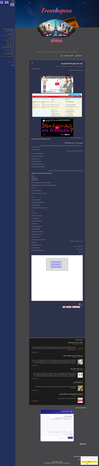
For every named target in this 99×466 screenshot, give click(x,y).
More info (95, 459)
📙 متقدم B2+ (50, 431)
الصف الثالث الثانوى (10, 44)
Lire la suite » (34, 352)
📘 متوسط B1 (57, 431)
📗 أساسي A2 (63, 431)
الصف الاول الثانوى (76, 306)
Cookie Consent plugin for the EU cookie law (89, 463)
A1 (13, 57)
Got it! (89, 461)
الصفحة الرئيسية (78, 55)
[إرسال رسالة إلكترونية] (79, 304)
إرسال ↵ (70, 437)
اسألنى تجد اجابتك (10, 45)
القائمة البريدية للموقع (69, 55)
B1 (13, 58)
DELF (64, 306)
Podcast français (11, 34)
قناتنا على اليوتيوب (10, 53)
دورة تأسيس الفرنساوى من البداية (7, 56)
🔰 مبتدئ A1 (70, 431)
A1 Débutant (68, 306)
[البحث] (30, 3)
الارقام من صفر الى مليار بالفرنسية (75, 342)
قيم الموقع (12, 39)
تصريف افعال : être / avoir (77, 368)
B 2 (13, 59)
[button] (32, 63)
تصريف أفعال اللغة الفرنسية (8, 46)
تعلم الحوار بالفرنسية (78, 382)
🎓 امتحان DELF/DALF (68, 434)
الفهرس (12, 32)
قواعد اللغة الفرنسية (10, 33)
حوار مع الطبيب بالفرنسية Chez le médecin (73, 355)
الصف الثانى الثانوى (10, 43)
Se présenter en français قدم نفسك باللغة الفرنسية (71, 394)
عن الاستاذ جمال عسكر (10, 52)
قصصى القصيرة (11, 61)
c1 (13, 60)
